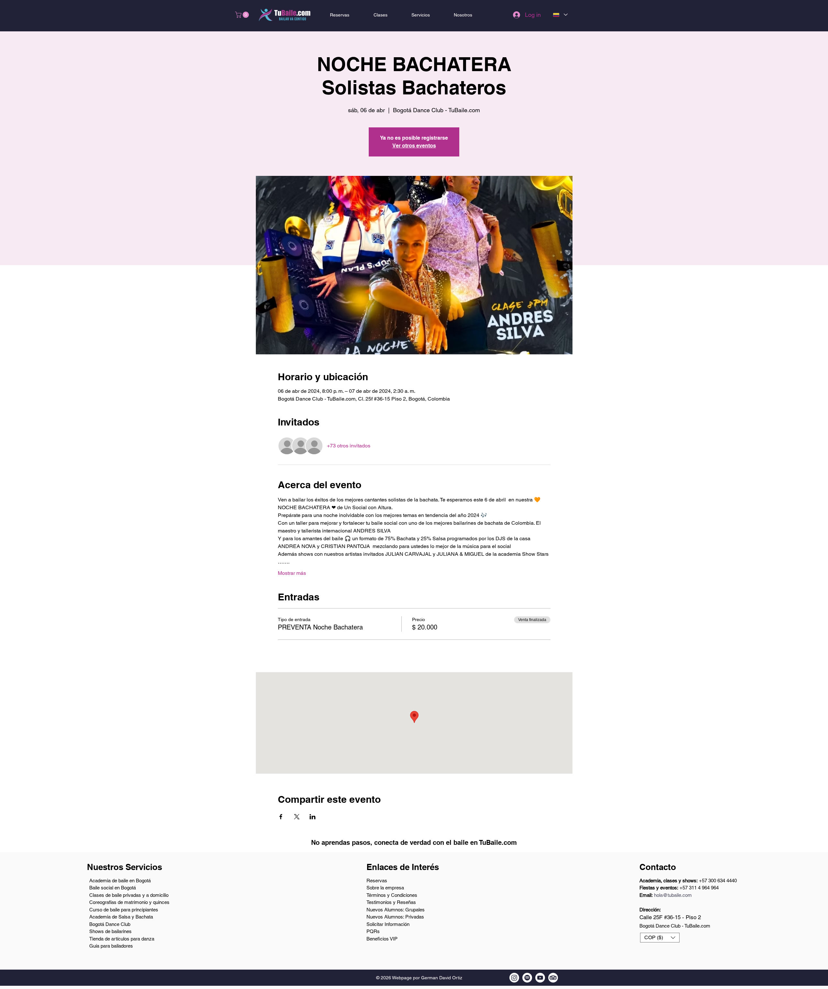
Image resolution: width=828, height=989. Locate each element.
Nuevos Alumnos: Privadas (395, 916)
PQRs (373, 931)
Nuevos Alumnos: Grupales (395, 909)
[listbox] (660, 937)
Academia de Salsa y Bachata (121, 916)
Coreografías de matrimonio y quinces (129, 902)
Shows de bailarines (110, 931)
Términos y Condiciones (391, 895)
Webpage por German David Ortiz (427, 977)
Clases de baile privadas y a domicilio (129, 895)
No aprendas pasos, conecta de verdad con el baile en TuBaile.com (414, 842)
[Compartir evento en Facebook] (281, 816)
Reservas (376, 880)
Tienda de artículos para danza (121, 938)
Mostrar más (292, 573)
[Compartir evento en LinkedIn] (313, 816)
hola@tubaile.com (673, 895)
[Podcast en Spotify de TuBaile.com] (527, 978)
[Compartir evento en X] (297, 816)
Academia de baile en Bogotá (120, 880)
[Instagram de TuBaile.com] (514, 978)
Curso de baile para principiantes (123, 909)
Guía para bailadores (111, 946)
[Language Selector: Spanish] (560, 15)
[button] (242, 15)
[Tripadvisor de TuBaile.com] (553, 978)
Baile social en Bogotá (112, 887)
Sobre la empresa (385, 887)
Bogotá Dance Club (109, 924)
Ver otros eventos (414, 146)
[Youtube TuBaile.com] (540, 978)
